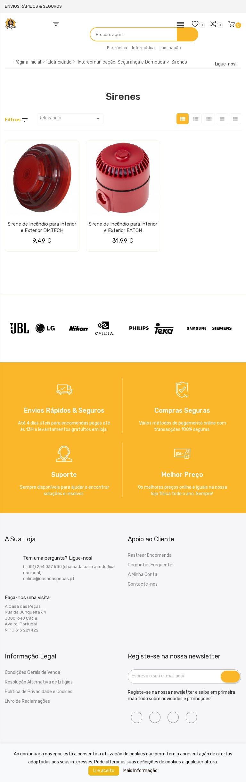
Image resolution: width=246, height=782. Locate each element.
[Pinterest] (191, 717)
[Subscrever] (230, 677)
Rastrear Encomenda (150, 555)
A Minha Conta (142, 574)
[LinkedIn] (173, 717)
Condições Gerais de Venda (32, 672)
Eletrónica (117, 47)
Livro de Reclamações (27, 701)
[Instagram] (154, 717)
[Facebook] (136, 717)
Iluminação (170, 47)
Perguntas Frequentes (151, 565)
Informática (143, 47)
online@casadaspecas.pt (49, 578)
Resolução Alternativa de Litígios (39, 682)
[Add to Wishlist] (11, 148)
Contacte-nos (143, 584)
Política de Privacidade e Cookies (38, 691)
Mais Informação (140, 770)
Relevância (70, 119)
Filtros (17, 120)
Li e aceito (103, 770)
